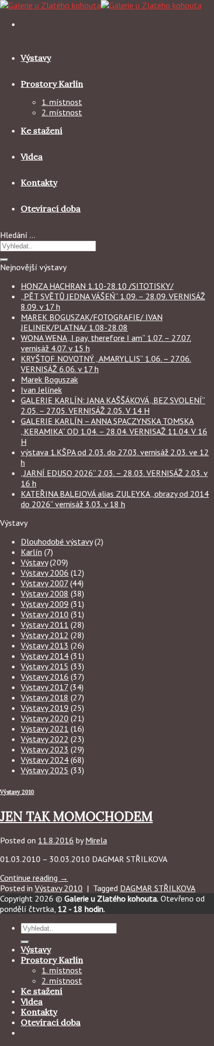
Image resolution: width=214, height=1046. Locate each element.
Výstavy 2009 (45, 604)
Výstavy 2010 (45, 614)
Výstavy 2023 (45, 749)
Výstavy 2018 (45, 697)
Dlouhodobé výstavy (56, 541)
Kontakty (39, 182)
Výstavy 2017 (44, 687)
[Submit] (4, 259)
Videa (32, 156)
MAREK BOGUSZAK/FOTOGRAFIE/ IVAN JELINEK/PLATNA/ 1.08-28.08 (92, 322)
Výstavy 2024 (45, 759)
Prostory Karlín (52, 83)
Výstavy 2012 (45, 635)
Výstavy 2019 (45, 708)
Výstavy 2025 (45, 770)
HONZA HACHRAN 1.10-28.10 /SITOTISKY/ (97, 286)
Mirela (96, 840)
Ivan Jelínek (41, 390)
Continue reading (34, 877)
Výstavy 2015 (45, 666)
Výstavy (36, 57)
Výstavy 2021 (45, 728)
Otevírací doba (51, 208)
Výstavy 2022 (45, 739)
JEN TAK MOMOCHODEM (76, 817)
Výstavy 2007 (44, 583)
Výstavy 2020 (45, 718)
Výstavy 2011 (45, 624)
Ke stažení (41, 130)
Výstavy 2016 (45, 676)
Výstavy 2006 (45, 572)
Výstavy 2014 (45, 656)
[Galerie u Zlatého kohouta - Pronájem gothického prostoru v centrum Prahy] (101, 5)
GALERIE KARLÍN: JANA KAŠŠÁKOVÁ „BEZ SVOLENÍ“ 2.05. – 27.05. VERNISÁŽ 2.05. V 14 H (113, 405)
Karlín (31, 552)
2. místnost (62, 112)
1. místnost (62, 102)
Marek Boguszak (49, 379)
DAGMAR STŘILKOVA (157, 888)
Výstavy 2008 (45, 593)
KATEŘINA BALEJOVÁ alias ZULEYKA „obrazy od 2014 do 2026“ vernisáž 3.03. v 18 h (115, 498)
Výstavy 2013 (45, 645)
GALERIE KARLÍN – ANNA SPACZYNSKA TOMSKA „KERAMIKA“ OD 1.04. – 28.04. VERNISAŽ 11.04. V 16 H (114, 431)
